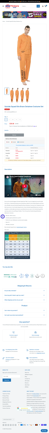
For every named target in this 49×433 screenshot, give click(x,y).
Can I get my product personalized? (14, 315)
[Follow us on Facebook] (3, 425)
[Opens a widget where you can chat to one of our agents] (44, 430)
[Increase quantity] (17, 130)
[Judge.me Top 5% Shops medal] (37, 276)
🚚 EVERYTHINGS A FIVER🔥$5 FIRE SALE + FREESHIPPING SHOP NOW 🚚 (24, 1)
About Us (27, 372)
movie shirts (36, 395)
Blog (26, 376)
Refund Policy (6, 397)
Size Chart (27, 384)
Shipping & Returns (7, 402)
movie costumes (39, 411)
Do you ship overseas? (10, 290)
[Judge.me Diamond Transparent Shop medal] (21, 276)
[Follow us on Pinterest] (11, 425)
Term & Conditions (7, 406)
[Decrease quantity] (11, 130)
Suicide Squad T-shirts (22, 227)
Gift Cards (27, 380)
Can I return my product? (11, 310)
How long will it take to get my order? (14, 295)
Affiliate (26, 386)
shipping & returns (41, 353)
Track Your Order (6, 393)
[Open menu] (3, 6)
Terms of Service (6, 408)
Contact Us (27, 378)
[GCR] (18, 408)
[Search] (38, 6)
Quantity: (7, 130)
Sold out (14, 135)
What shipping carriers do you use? (14, 300)
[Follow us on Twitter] (6, 425)
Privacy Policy (6, 395)
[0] (45, 6)
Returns (27, 382)
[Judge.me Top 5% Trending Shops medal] (43, 276)
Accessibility (5, 404)
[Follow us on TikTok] (15, 425)
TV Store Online (35, 393)
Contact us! (8, 359)
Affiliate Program (28, 374)
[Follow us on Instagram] (8, 425)
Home (4, 21)
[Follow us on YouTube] (13, 425)
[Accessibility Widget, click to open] (3, 216)
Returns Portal (6, 400)
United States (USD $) (7, 419)
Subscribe (6, 380)
